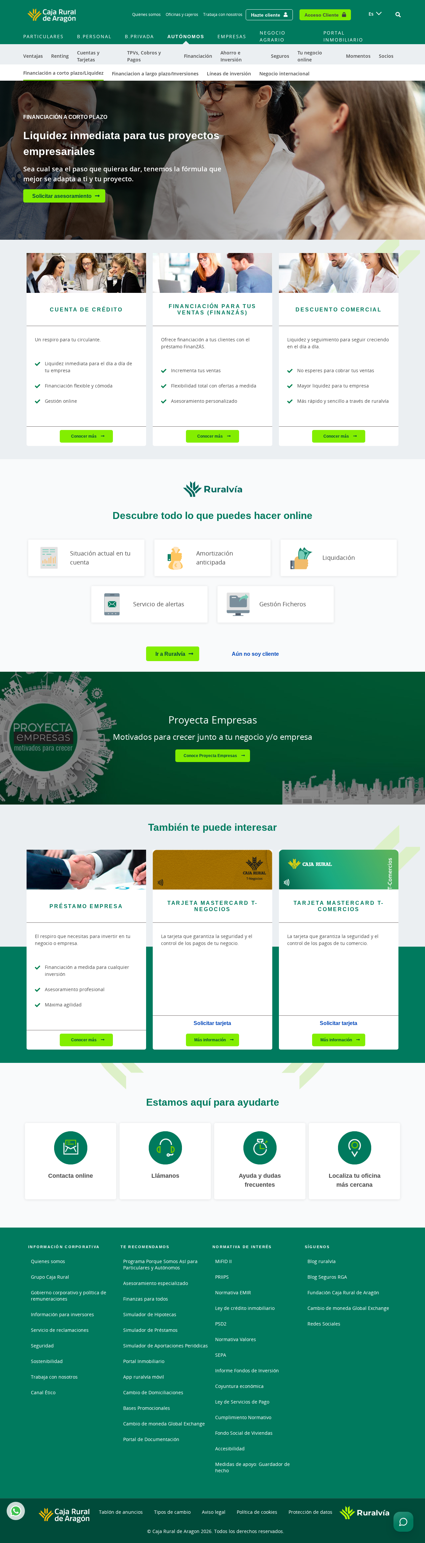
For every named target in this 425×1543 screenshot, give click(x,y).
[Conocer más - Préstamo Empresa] (86, 870)
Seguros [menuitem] (280, 56)
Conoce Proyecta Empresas (211, 755)
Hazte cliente (265, 15)
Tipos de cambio (172, 1512)
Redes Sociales (323, 1324)
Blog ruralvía (321, 1261)
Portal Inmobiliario (143, 1361)
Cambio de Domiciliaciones (153, 1392)
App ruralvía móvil (143, 1377)
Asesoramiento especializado (155, 1283)
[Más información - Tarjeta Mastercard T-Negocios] (212, 870)
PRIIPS (222, 1277)
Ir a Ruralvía (170, 653)
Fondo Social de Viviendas (244, 1433)
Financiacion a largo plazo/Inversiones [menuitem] (155, 73)
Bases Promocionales (146, 1408)
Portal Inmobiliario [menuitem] (343, 36)
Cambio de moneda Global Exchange (164, 1423)
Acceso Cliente (321, 15)
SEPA (220, 1355)
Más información (210, 1040)
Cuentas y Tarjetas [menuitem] (88, 56)
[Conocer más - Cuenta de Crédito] (86, 273)
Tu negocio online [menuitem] (310, 56)
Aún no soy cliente (255, 653)
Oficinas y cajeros (182, 14)
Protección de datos (310, 1512)
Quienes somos (48, 1261)
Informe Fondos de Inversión (247, 1370)
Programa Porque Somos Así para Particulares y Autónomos (160, 1264)
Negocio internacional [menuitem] (284, 73)
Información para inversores (62, 1314)
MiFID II (223, 1261)
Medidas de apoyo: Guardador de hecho (252, 1467)
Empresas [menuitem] (231, 36)
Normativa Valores (235, 1339)
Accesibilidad (230, 1448)
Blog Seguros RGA (327, 1277)
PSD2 (220, 1324)
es (371, 14)
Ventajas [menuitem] (33, 56)
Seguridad (42, 1345)
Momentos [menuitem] (358, 56)
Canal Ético (43, 1392)
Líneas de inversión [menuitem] (229, 73)
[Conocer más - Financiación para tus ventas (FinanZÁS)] (212, 273)
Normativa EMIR (233, 1292)
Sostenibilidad (47, 1361)
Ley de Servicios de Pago (242, 1402)
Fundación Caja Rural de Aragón (343, 1292)
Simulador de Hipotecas (149, 1314)
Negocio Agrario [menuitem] (273, 36)
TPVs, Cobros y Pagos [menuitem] (144, 56)
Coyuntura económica (239, 1386)
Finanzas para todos (145, 1299)
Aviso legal (213, 1512)
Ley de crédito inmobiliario (245, 1308)
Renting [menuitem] (60, 56)
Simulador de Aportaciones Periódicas (165, 1345)
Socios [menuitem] (386, 56)
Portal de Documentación (151, 1439)
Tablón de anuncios (121, 1512)
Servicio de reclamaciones (60, 1330)
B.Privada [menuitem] (139, 36)
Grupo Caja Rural (50, 1277)
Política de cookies (257, 1512)
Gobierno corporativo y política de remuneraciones (68, 1295)
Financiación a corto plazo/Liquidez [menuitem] (63, 73)
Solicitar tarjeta (212, 1023)
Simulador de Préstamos (150, 1330)
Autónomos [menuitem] (185, 36)
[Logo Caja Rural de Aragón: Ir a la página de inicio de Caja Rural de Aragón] (51, 15)
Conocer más (84, 436)
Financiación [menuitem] (198, 56)
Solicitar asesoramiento (62, 196)
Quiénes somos (146, 14)
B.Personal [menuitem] (94, 36)
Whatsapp (16, 1511)
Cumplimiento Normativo (243, 1417)
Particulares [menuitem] (43, 36)
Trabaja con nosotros (222, 14)
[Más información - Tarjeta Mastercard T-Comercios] (338, 870)
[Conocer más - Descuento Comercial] (338, 273)
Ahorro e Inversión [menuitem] (231, 56)
